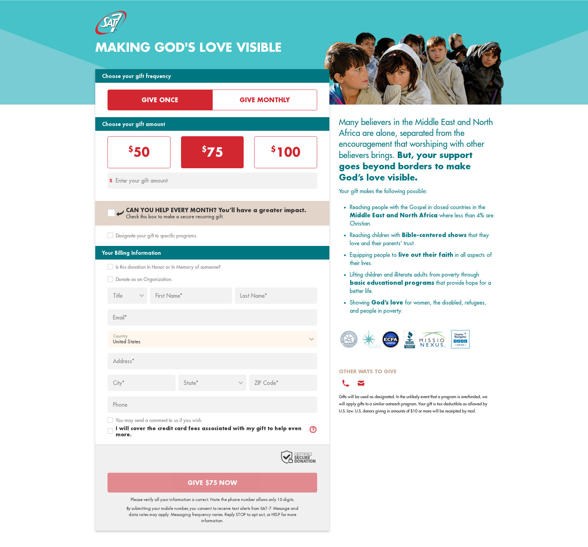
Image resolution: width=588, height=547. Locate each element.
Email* (120, 317)
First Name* (169, 295)
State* (191, 382)
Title (117, 295)
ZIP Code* (266, 382)
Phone (120, 404)
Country (120, 336)
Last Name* (253, 295)
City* (119, 382)
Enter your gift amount (142, 180)
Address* (123, 361)
